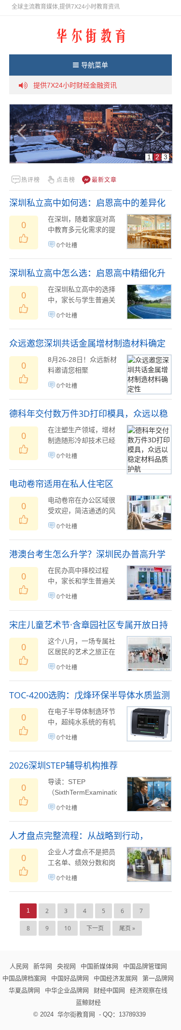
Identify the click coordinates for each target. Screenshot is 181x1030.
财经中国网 (109, 990)
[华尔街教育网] (91, 34)
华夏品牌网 (24, 990)
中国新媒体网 (99, 966)
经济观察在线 (148, 990)
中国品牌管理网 (145, 966)
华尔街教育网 (76, 1014)
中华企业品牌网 (67, 990)
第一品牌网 (158, 978)
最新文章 (104, 180)
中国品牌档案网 (24, 978)
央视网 (66, 966)
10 (67, 928)
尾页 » (127, 928)
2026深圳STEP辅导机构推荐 (63, 765)
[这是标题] (91, 133)
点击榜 (65, 180)
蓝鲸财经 (88, 1002)
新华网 (42, 966)
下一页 (95, 928)
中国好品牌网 (70, 978)
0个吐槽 (66, 245)
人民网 (19, 966)
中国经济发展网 (116, 978)
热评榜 (30, 180)
